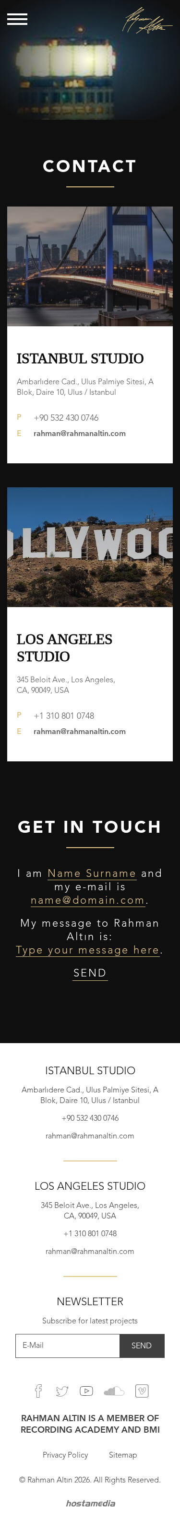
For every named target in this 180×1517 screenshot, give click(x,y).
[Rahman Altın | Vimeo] (142, 1391)
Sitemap (123, 1456)
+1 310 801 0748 (64, 716)
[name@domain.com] (88, 900)
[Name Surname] (92, 873)
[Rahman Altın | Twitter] (62, 1391)
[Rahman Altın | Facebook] (38, 1391)
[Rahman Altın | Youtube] (86, 1391)
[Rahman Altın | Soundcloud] (114, 1391)
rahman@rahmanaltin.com (80, 434)
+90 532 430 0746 (66, 418)
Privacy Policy (65, 1456)
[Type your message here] (88, 950)
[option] (90, 60)
